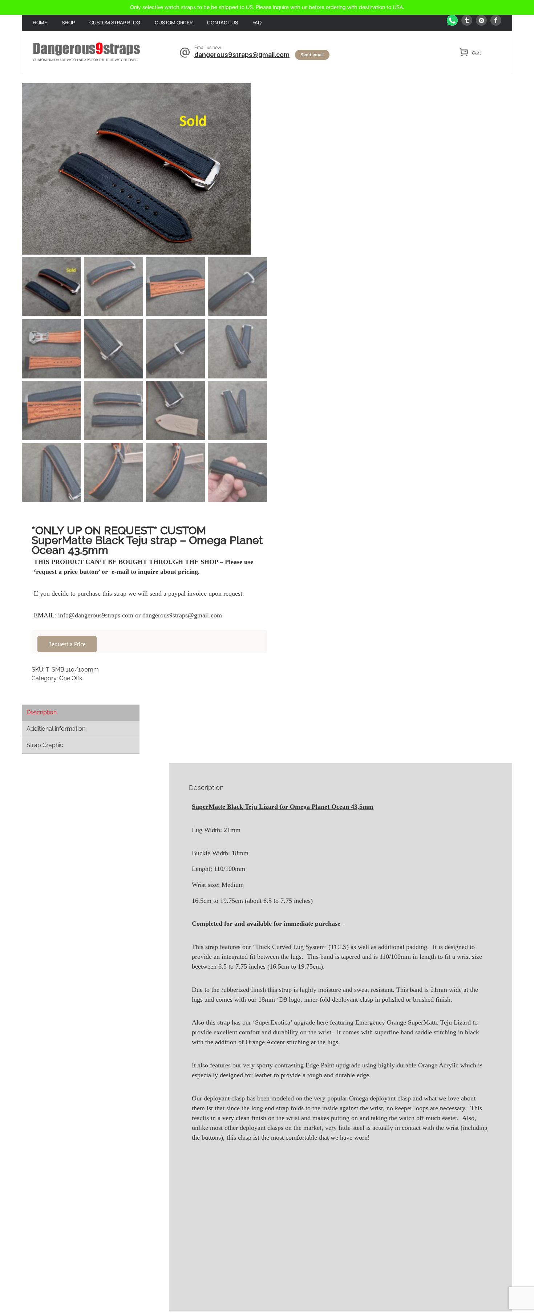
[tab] (80, 713)
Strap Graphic (45, 745)
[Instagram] (481, 20)
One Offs (70, 678)
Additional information (56, 728)
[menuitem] (47, 23)
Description (42, 712)
